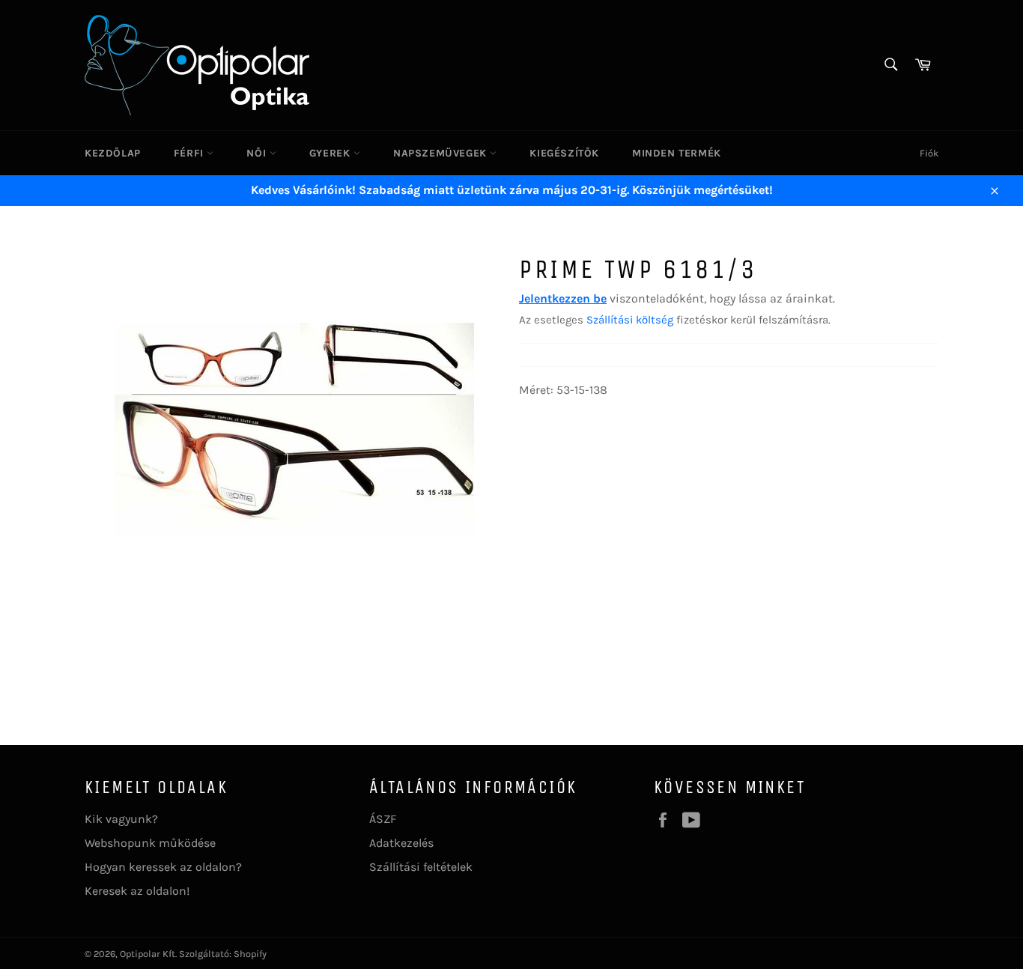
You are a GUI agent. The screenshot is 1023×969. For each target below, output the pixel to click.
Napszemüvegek (441, 153)
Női (257, 153)
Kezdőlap (113, 153)
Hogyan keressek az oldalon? (163, 867)
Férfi (190, 153)
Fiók (929, 153)
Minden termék (676, 153)
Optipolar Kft (147, 953)
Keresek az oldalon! (137, 891)
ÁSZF (382, 819)
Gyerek (331, 153)
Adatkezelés (401, 843)
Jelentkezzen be (563, 298)
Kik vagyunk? (121, 819)
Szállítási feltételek (421, 867)
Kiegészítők (564, 153)
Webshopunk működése (150, 843)
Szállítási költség (629, 319)
